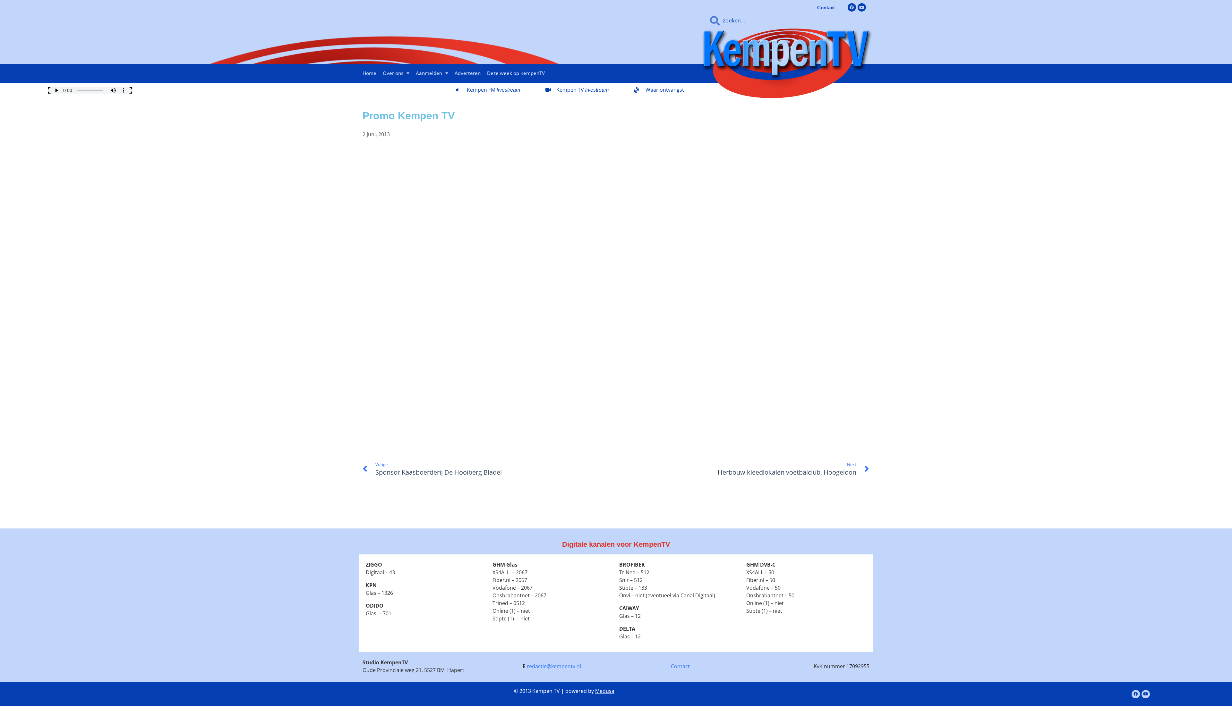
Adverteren (468, 73)
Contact (680, 666)
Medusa (604, 690)
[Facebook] (852, 7)
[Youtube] (862, 7)
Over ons (393, 73)
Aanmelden (429, 73)
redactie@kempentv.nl (554, 666)
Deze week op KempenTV (516, 73)
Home (369, 73)
